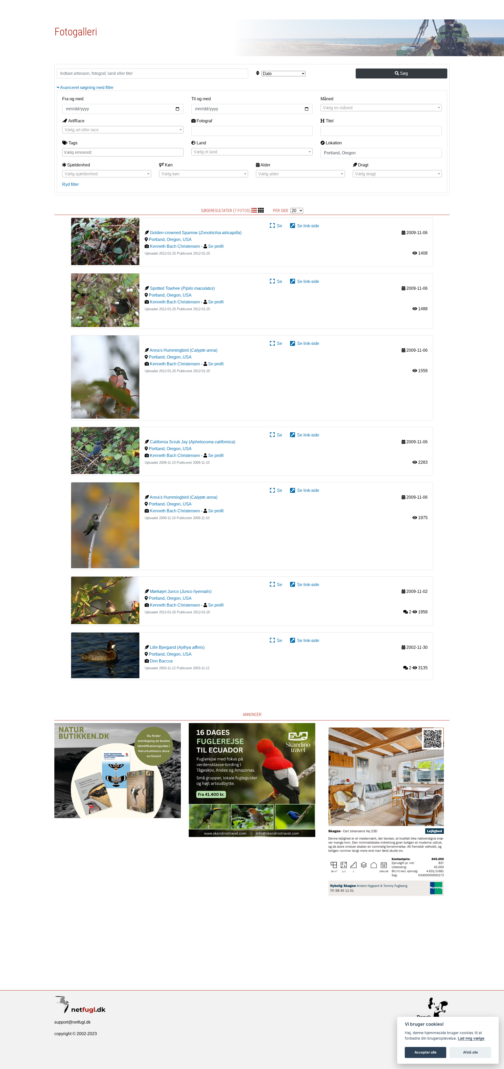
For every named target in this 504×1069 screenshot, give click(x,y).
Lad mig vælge (471, 1038)
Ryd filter (70, 184)
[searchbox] (123, 152)
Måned (327, 99)
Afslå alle (470, 1052)
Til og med (201, 99)
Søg (403, 73)
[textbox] (381, 108)
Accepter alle (425, 1052)
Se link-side (307, 226)
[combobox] (381, 107)
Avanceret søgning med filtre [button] (86, 87)
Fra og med (72, 99)
